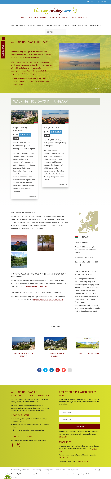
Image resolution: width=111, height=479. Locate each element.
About (51, 470)
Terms (33, 470)
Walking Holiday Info (22, 470)
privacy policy (63, 436)
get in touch (83, 461)
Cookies (45, 470)
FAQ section (63, 457)
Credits (75, 470)
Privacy (39, 470)
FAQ (97, 2)
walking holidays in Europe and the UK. (48, 299)
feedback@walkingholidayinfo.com (33, 286)
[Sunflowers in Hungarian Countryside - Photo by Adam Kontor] (79, 70)
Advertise (90, 2)
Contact (104, 2)
